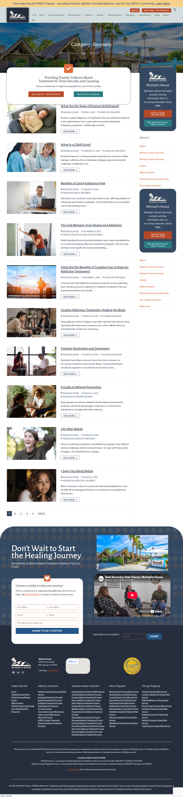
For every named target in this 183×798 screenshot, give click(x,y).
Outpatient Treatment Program (50, 703)
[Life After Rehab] (31, 443)
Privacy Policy (113, 786)
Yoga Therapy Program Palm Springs (156, 726)
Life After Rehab (71, 429)
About (143, 146)
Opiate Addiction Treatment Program (86, 706)
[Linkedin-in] (18, 672)
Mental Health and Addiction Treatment (83, 234)
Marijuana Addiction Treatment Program (87, 720)
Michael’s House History (152, 152)
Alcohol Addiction (112, 354)
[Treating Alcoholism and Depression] (31, 361)
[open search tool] (175, 9)
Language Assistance (41, 789)
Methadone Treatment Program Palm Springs (123, 724)
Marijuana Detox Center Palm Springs (123, 709)
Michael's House (70, 112)
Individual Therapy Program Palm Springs (155, 710)
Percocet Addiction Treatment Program (87, 732)
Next (41, 513)
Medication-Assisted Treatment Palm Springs (123, 713)
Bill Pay (134, 10)
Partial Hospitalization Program (50, 700)
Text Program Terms (142, 789)
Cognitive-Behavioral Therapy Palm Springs (156, 695)
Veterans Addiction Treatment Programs (50, 724)
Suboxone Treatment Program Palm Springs (123, 718)
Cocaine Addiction (112, 316)
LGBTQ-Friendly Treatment (48, 720)
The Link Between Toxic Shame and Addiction (91, 225)
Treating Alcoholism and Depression (85, 348)
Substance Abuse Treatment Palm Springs (88, 692)
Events (143, 166)
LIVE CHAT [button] (6, 796)
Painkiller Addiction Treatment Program (87, 709)
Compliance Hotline (123, 789)
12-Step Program (45, 709)
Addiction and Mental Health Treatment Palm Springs (73, 786)
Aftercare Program (45, 717)
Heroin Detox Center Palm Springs (122, 700)
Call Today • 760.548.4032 (156, 10)
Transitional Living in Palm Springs (51, 712)
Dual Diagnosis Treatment (48, 706)
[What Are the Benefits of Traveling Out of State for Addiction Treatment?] (31, 282)
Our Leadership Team (150, 185)
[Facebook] (13, 672)
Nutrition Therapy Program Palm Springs (154, 721)
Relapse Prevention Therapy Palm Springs (155, 715)
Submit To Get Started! (47, 631)
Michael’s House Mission (152, 159)
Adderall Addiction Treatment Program (87, 734)
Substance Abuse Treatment (77, 193)
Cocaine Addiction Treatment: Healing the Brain (93, 310)
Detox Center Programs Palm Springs (124, 692)
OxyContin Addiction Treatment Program (88, 729)
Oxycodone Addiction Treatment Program (88, 726)
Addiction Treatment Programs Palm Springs (52, 693)
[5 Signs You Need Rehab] (31, 485)
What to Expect (147, 172)
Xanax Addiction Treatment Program (86, 717)
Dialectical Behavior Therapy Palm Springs (155, 701)
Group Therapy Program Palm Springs (156, 706)
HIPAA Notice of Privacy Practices (82, 789)
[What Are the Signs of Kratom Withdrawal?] (31, 118)
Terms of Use (126, 786)
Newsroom (145, 306)
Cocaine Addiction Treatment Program (87, 697)
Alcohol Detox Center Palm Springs (123, 694)
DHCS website (73, 769)
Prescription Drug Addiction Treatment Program (87, 713)
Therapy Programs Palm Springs (154, 692)
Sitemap (102, 786)
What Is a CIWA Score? (76, 144)
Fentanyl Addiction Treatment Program (87, 723)
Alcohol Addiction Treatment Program (86, 694)
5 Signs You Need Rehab (77, 471)
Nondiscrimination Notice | (144, 786)
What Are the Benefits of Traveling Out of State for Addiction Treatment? (95, 269)
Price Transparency (164, 786)
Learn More (163, 3)
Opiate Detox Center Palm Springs (122, 706)
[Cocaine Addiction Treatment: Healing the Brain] (31, 322)
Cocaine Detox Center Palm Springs (123, 697)
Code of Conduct (106, 789)
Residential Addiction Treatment (79, 438)
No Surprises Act (59, 789)
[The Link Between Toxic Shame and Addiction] (31, 239)
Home (83, 53)
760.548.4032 (32, 594)
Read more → (70, 131)
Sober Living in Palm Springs (49, 714)
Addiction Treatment (109, 112)
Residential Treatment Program (50, 697)
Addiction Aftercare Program (78, 396)
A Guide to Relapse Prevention (81, 387)
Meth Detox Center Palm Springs (122, 703)
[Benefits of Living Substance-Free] (31, 197)
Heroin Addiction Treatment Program (86, 700)
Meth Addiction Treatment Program (86, 703)
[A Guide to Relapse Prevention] (31, 401)
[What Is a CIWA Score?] (31, 157)
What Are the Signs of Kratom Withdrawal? (90, 106)
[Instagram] (23, 672)
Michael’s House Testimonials (154, 179)
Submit (154, 636)
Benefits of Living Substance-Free (83, 183)
